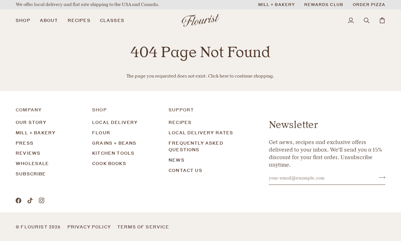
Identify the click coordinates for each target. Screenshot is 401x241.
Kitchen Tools (113, 153)
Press (25, 143)
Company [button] (29, 109)
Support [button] (181, 109)
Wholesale (32, 163)
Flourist (35, 226)
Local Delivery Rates (201, 132)
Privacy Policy (89, 226)
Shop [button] (99, 109)
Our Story (31, 122)
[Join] (380, 177)
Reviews (28, 153)
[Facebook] (18, 200)
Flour (101, 132)
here (224, 76)
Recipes (180, 122)
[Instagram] (41, 200)
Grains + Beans (114, 143)
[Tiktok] (30, 200)
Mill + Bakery (35, 132)
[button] (25, 20)
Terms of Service (143, 226)
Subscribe (31, 173)
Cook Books (109, 163)
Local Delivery (115, 122)
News (177, 160)
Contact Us (185, 170)
